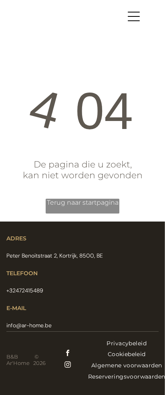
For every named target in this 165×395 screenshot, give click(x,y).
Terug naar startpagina (83, 202)
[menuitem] (126, 343)
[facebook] (67, 354)
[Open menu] (134, 16)
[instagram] (67, 365)
